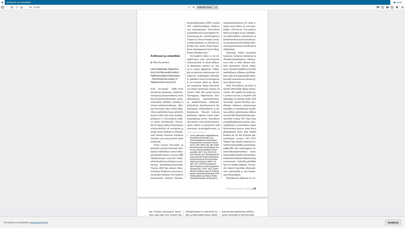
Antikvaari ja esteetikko (18, 2)
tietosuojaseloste (39, 222)
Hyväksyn (393, 222)
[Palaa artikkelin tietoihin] (2, 2)
